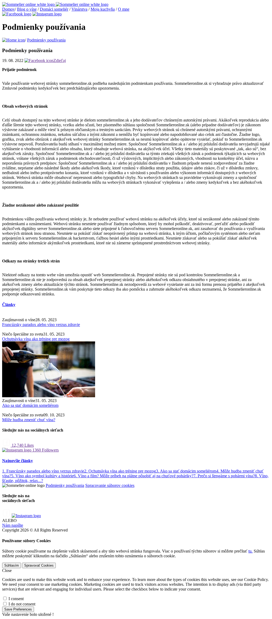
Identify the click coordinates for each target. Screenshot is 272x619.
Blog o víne (27, 9)
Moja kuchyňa (103, 9)
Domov (8, 9)
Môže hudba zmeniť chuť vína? (28, 419)
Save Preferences (18, 609)
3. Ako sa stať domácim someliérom (186, 471)
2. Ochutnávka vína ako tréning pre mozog (120, 471)
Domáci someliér (54, 9)
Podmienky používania (46, 40)
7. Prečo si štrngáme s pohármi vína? (224, 476)
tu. (250, 551)
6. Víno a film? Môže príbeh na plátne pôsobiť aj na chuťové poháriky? (133, 476)
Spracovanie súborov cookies (109, 485)
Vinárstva (79, 9)
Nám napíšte (12, 525)
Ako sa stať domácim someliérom (30, 405)
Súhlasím (11, 565)
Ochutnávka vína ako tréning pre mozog (36, 339)
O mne (123, 9)
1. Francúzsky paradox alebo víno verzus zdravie (43, 471)
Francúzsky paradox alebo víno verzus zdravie (41, 324)
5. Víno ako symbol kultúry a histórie (42, 476)
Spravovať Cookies (39, 565)
